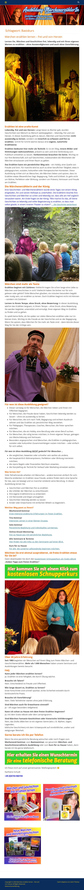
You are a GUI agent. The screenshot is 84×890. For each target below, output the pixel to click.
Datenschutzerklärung (12, 886)
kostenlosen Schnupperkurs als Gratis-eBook (55, 559)
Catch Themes (74, 882)
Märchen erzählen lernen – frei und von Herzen (33, 36)
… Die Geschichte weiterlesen (64, 204)
